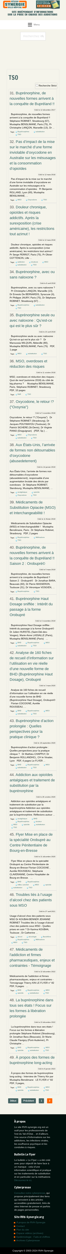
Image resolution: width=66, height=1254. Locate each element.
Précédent (28, 1100)
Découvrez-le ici (22, 1180)
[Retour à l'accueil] (15, 4)
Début (13, 1100)
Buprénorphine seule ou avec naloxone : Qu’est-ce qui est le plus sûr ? (32, 320)
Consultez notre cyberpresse (29, 1193)
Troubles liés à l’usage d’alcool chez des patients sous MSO (31, 899)
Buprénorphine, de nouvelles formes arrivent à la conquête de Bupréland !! (32, 98)
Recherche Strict (48, 85)
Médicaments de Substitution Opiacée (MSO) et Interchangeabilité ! (33, 507)
